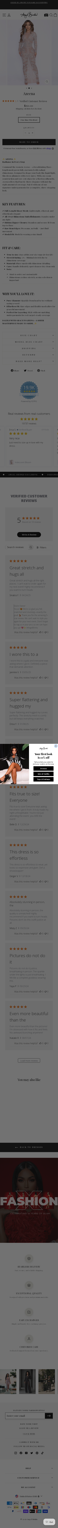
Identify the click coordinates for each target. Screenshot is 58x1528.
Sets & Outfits (43, 774)
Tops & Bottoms (43, 779)
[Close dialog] (55, 745)
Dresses (43, 768)
